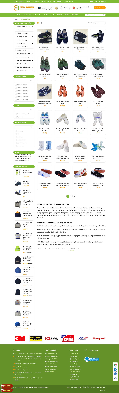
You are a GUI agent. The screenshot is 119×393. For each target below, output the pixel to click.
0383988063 (26, 363)
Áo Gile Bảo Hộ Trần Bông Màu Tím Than (27, 291)
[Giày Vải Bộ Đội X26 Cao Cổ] (44, 64)
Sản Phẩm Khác (48, 15)
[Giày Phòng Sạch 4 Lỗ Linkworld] (80, 118)
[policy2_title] (56, 8)
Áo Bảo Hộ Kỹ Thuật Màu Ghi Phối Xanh (27, 313)
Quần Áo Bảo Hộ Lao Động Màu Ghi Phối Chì (28, 202)
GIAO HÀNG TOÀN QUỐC (48, 7)
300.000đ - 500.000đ (22, 93)
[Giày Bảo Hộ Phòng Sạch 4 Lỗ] (44, 118)
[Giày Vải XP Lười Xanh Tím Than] (62, 37)
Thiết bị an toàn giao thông (24, 60)
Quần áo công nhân (75, 359)
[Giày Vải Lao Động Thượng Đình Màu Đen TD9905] (98, 173)
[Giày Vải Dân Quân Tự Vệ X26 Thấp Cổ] (98, 64)
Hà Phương (20, 131)
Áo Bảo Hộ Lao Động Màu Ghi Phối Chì (27, 224)
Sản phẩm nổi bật (22, 167)
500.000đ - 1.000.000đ (23, 96)
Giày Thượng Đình (22, 143)
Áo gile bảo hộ (73, 364)
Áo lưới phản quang (75, 366)
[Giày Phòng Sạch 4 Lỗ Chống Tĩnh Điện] (62, 118)
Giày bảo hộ (20, 117)
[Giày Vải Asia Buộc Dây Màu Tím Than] (80, 37)
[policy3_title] (73, 8)
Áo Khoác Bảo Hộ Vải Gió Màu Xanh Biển (28, 269)
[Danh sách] (41, 23)
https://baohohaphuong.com (22, 366)
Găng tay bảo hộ (21, 50)
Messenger (115, 375)
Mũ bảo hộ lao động (22, 36)
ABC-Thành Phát (21, 140)
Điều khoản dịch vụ (51, 371)
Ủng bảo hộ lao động (22, 46)
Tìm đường (115, 367)
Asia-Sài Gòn (20, 146)
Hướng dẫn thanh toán (51, 359)
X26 (18, 134)
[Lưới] (38, 23)
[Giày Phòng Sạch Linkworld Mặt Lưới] (80, 146)
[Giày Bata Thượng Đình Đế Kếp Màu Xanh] (44, 91)
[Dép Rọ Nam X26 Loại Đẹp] (62, 91)
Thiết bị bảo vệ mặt (22, 70)
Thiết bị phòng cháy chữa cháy (25, 53)
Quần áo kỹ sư (73, 356)
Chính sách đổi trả (50, 364)
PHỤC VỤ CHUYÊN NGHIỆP (82, 7)
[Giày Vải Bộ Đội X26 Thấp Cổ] (62, 64)
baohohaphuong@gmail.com (22, 369)
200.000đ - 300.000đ (22, 90)
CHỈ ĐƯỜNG (74, 15)
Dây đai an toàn (21, 43)
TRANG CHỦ (18, 15)
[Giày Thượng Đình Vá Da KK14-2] (80, 173)
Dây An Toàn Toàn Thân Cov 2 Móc (28, 172)
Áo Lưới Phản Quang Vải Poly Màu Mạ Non (27, 248)
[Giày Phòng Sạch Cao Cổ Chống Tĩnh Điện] (98, 118)
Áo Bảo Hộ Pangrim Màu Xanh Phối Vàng (27, 213)
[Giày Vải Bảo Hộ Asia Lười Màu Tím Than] (98, 37)
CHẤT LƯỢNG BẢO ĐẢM (65, 7)
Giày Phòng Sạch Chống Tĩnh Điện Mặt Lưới (62, 158)
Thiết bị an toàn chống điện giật (25, 67)
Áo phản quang (21, 29)
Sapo (47, 387)
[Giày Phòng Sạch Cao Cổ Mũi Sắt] (44, 146)
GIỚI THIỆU (27, 15)
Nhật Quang (20, 137)
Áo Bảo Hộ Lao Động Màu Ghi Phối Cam (27, 302)
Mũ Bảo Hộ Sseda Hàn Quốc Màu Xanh (28, 323)
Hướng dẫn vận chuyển (52, 356)
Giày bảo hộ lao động (22, 33)
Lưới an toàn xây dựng (23, 57)
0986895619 (20, 1)
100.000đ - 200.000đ (22, 87)
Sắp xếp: (90, 22)
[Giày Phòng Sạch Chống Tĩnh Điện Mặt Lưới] (62, 146)
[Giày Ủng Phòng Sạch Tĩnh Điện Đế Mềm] (98, 146)
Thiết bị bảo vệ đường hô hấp (24, 63)
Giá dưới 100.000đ (22, 84)
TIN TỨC (59, 15)
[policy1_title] (39, 8)
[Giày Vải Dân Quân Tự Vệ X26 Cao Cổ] (80, 64)
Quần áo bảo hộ (74, 353)
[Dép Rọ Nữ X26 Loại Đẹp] (80, 91)
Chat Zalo (115, 371)
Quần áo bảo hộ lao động (23, 26)
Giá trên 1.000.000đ (22, 99)
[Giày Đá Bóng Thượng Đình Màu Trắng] (44, 173)
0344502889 (33, 363)
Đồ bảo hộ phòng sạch (23, 114)
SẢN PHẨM (37, 15)
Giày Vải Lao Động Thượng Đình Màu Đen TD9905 (98, 185)
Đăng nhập (94, 1)
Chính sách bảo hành (51, 366)
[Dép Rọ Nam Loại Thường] (98, 91)
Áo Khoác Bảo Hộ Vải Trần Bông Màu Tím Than (28, 258)
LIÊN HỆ (66, 15)
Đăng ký (103, 1)
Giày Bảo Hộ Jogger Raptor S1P (27, 192)
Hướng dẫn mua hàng (51, 353)
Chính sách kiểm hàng (51, 361)
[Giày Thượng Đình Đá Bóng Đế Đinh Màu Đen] (62, 173)
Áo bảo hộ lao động (22, 40)
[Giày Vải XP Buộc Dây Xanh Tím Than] (44, 37)
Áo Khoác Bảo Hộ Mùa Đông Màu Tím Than (28, 280)
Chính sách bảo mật (51, 369)
